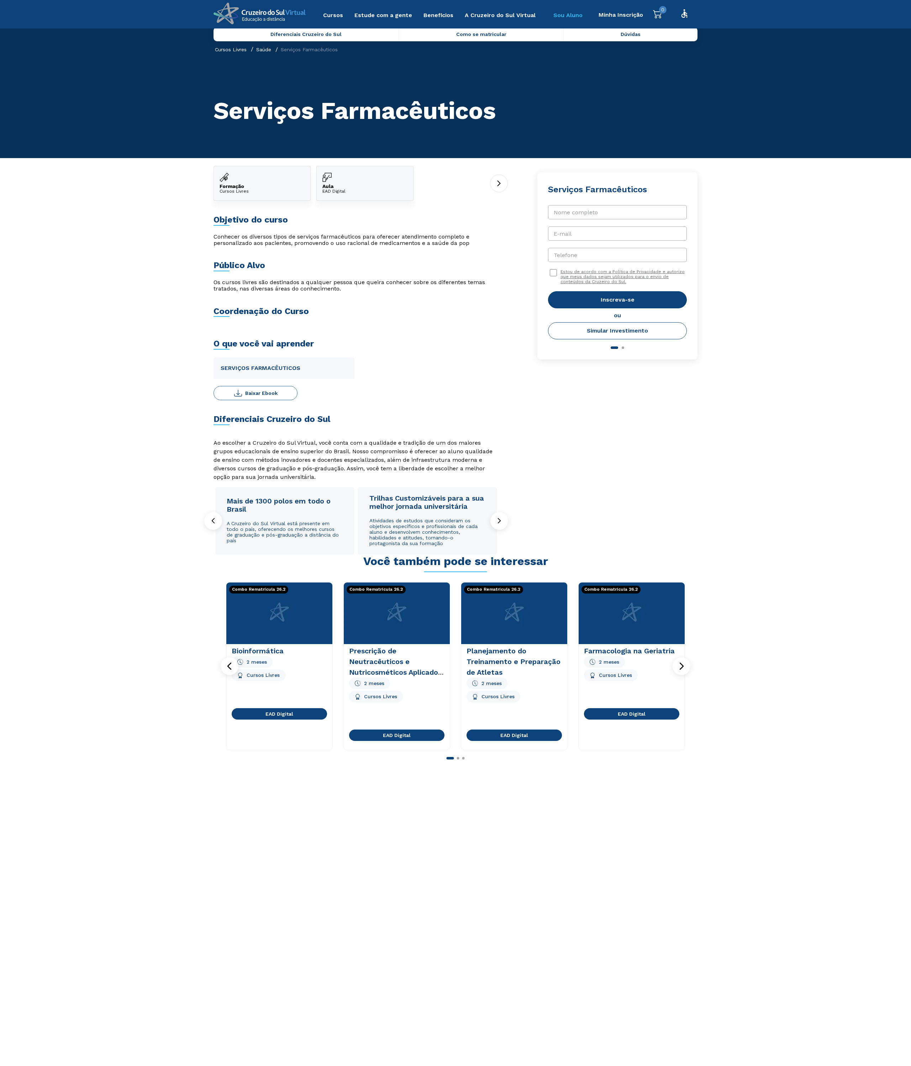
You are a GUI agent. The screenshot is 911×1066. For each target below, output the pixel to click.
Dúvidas (631, 34)
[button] (229, 666)
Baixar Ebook (261, 393)
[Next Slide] (499, 521)
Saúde (263, 49)
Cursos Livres (231, 49)
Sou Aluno (568, 15)
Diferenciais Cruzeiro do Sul (306, 34)
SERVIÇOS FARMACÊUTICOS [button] (260, 368)
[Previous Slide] (213, 521)
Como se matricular (481, 34)
